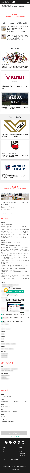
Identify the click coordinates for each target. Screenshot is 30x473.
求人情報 (20, 447)
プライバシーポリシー (11, 466)
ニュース (4, 453)
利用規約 (4, 466)
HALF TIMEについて (15, 459)
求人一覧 (9, 5)
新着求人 (20, 449)
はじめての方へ (22, 455)
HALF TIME (3, 5)
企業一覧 (20, 451)
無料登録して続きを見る (14, 291)
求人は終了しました (14, 433)
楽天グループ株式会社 (8, 207)
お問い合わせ (19, 466)
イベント (4, 459)
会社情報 (10, 213)
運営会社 (24, 466)
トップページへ (15, 436)
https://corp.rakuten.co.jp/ (7, 421)
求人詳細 (3, 213)
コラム (4, 451)
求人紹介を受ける (22, 453)
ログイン (21, 295)
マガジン (4, 447)
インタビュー (5, 449)
